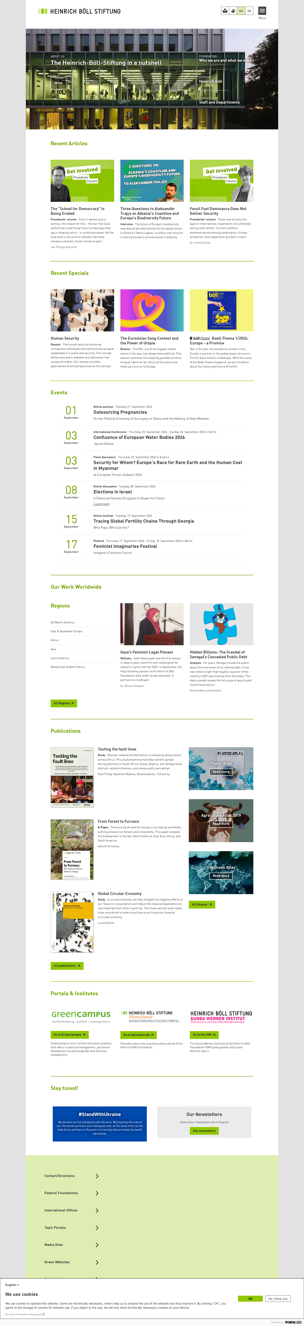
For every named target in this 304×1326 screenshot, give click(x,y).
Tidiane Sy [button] (163, 774)
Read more (221, 772)
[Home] (79, 11)
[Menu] (262, 11)
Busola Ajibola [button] (146, 774)
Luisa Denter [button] (106, 923)
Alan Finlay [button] (105, 774)
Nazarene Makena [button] (124, 774)
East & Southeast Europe (66, 631)
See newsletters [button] (204, 1131)
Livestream (101, 504)
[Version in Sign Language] (233, 11)
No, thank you (277, 1298)
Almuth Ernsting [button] (108, 846)
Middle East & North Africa (68, 667)
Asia (53, 649)
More (58, 83)
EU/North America (62, 622)
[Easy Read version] (225, 11)
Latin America (60, 658)
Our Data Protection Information (23, 1314)
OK (250, 1298)
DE (249, 11)
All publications (65, 966)
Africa (54, 640)
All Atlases (200, 904)
